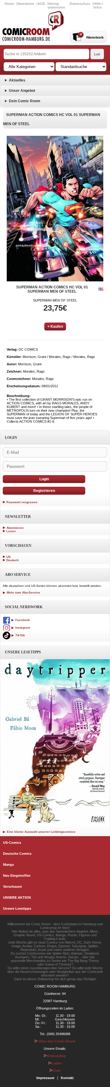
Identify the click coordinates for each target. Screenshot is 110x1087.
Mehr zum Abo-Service (23, 592)
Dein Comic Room (24, 101)
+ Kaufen (55, 326)
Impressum (45, 1078)
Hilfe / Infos (98, 5)
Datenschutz (80, 3)
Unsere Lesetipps (17, 908)
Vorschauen (12, 886)
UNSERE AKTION (17, 897)
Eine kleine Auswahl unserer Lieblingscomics (40, 831)
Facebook (22, 620)
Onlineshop (56, 1056)
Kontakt (67, 1078)
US (8, 556)
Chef (57, 1070)
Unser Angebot (22, 90)
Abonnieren (15, 527)
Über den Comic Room (56, 1041)
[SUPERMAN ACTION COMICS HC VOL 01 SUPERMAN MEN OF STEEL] (55, 208)
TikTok (19, 635)
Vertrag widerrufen (56, 5)
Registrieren (44, 491)
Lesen (11, 531)
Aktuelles (17, 80)
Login (44, 479)
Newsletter (25, 3)
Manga (8, 864)
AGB (41, 3)
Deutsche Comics (17, 853)
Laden (57, 1063)
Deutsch (12, 560)
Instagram (22, 627)
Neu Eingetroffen (17, 875)
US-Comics (12, 842)
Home (9, 3)
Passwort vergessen (21, 502)
